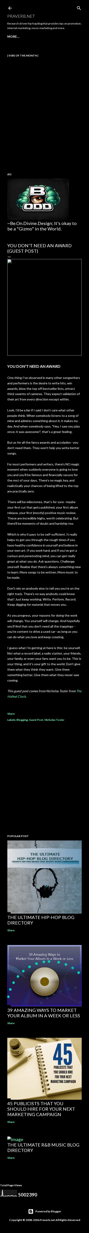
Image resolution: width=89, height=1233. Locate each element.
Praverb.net (21, 16)
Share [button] (11, 713)
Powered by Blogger (48, 1211)
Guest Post (36, 720)
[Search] (79, 7)
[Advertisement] (44, 778)
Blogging (22, 720)
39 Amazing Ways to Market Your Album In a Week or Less (43, 1012)
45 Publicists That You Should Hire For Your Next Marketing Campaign (41, 1109)
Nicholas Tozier (54, 720)
